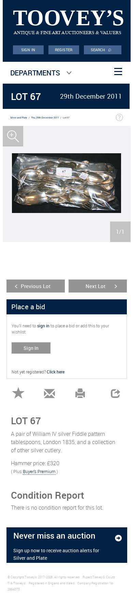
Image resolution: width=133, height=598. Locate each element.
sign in (43, 325)
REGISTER (63, 49)
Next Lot (95, 286)
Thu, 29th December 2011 (45, 117)
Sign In (31, 348)
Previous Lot (35, 286)
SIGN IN (28, 49)
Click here (55, 371)
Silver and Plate (18, 117)
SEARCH (101, 49)
